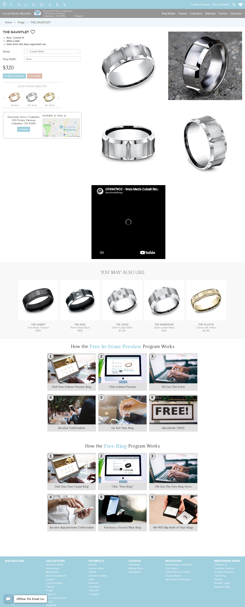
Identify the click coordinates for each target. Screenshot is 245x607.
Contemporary (54, 583)
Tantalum (94, 587)
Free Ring (34, 76)
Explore (182, 13)
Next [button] (61, 98)
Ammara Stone (54, 565)
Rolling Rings (136, 569)
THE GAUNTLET (40, 22)
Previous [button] (7, 98)
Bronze (93, 565)
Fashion (223, 13)
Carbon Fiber (96, 569)
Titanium (93, 591)
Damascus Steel (98, 576)
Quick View (38, 317)
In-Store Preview (14, 76)
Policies (218, 580)
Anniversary (53, 569)
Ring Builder (169, 13)
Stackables (135, 572)
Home (8, 22)
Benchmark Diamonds (177, 580)
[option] (14, 98)
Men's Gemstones (56, 598)
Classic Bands (173, 576)
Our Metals (171, 569)
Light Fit (51, 594)
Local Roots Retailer (17, 13)
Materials (210, 13)
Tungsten (94, 594)
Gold (91, 580)
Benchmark (52, 572)
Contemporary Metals (177, 572)
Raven (49, 602)
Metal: (6, 51)
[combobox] (52, 51)
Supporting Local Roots (178, 565)
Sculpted (51, 605)
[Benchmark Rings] (35, 4)
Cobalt (92, 572)
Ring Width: (9, 59)
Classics (50, 580)
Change (78, 16)
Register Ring (222, 587)
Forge (21, 22)
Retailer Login (222, 583)
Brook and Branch (56, 576)
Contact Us (220, 565)
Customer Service (224, 569)
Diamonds (134, 565)
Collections (196, 13)
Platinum (94, 583)
